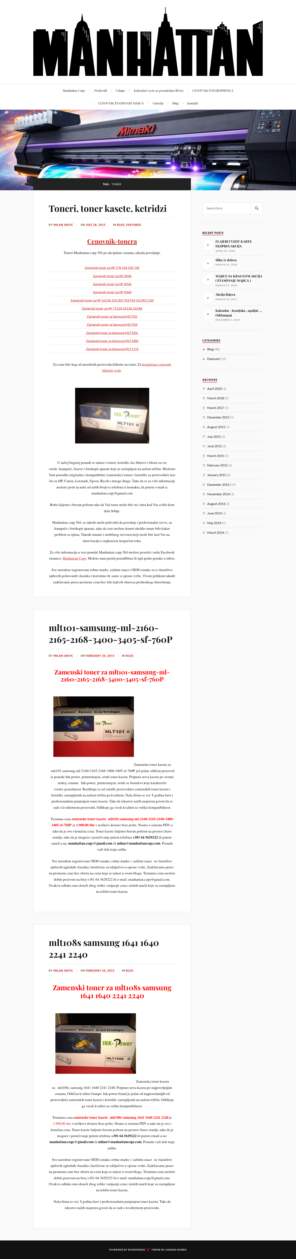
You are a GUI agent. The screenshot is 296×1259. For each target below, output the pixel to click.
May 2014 (214, 523)
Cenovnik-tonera (112, 241)
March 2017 (215, 408)
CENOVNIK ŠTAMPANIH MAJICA (121, 103)
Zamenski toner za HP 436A (112, 292)
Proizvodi (100, 90)
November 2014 (218, 494)
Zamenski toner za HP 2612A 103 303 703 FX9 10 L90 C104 (112, 300)
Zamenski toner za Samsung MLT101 (112, 316)
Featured (133, 224)
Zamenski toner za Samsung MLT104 (112, 324)
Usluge (120, 90)
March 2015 (215, 456)
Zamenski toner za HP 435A (112, 284)
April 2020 (214, 388)
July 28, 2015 (96, 224)
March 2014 (215, 532)
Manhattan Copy (74, 90)
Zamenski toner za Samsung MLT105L (112, 333)
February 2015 (217, 465)
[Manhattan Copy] (148, 41)
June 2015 (214, 446)
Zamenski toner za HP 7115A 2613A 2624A (112, 308)
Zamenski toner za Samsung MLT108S (112, 341)
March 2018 (215, 398)
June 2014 (214, 513)
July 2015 (214, 436)
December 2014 (218, 484)
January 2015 (216, 475)
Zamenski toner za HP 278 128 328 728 (112, 267)
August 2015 (216, 427)
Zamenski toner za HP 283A (112, 276)
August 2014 (216, 504)
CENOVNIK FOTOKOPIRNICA (212, 90)
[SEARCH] (257, 208)
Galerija (158, 103)
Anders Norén (176, 1249)
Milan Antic (63, 224)
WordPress (136, 1249)
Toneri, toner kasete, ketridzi (108, 208)
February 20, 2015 (100, 655)
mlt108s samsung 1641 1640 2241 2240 (104, 948)
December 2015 (218, 417)
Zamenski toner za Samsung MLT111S (112, 349)
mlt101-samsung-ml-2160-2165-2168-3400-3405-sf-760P (110, 633)
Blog (175, 103)
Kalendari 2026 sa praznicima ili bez (158, 90)
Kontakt (192, 103)
